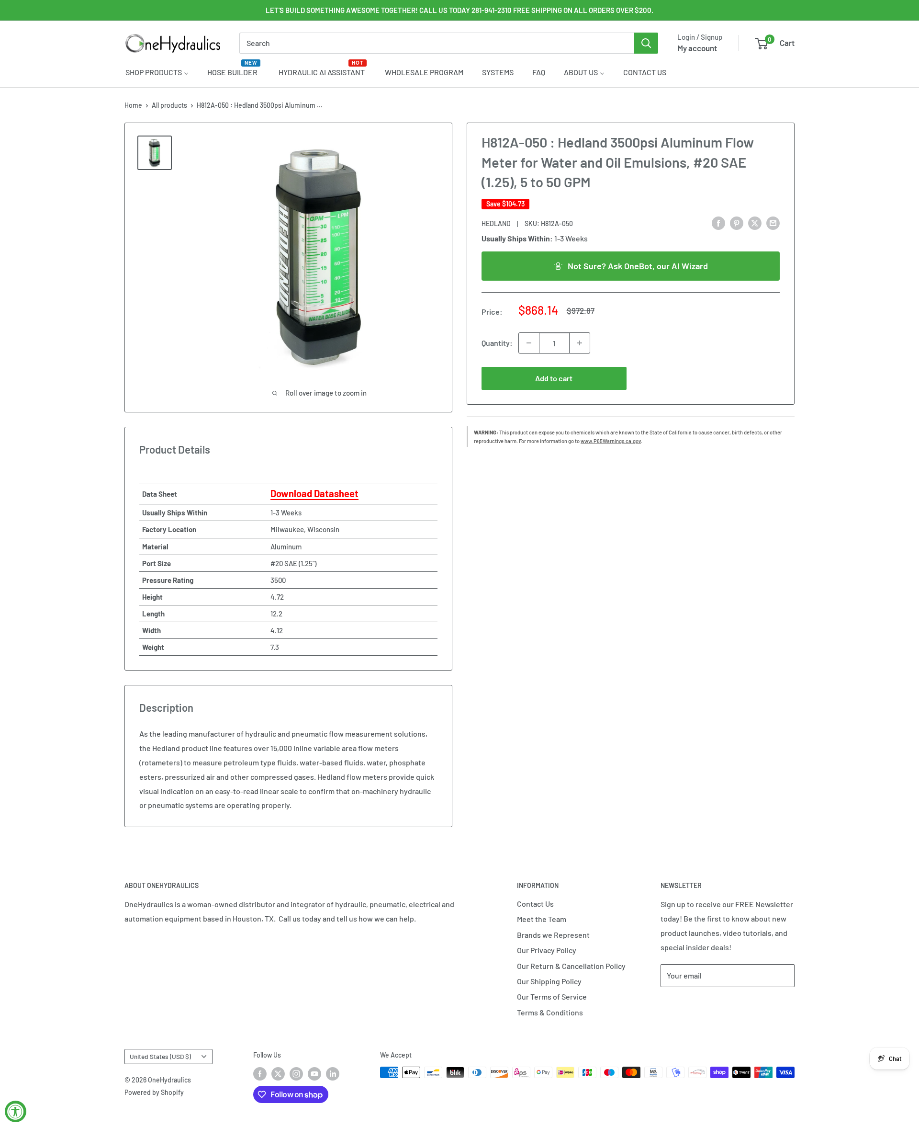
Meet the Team (541, 918)
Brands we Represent (553, 934)
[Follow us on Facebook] (260, 1073)
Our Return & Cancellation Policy (571, 965)
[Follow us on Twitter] (278, 1073)
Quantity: (497, 342)
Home (133, 105)
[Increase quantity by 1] (580, 343)
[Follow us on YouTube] (314, 1073)
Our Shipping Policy (549, 981)
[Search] (646, 43)
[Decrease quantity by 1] (529, 343)
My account (697, 48)
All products (169, 105)
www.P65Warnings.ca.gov (611, 441)
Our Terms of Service (552, 996)
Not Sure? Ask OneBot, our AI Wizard (638, 265)
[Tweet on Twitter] (755, 222)
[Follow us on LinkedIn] (332, 1073)
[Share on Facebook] (718, 222)
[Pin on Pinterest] (736, 222)
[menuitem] (157, 72)
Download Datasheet (314, 493)
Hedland (496, 223)
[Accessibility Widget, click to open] (15, 1111)
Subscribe (692, 1004)
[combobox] (436, 43)
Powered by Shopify (154, 1092)
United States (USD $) (160, 1056)
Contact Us (535, 903)
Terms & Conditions (550, 1012)
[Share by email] (773, 222)
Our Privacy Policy (546, 950)
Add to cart (553, 378)
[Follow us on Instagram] (296, 1073)
